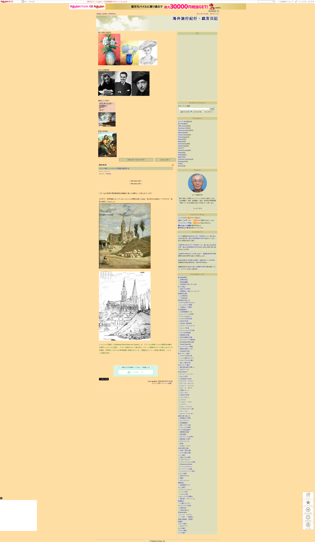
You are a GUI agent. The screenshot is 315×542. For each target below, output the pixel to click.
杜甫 (181, 443)
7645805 (212, 11)
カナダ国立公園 (185, 453)
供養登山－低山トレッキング (189, 291)
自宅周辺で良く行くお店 (188, 284)
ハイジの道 (184, 492)
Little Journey (182, 126)
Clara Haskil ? (183, 372)
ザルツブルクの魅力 (187, 360)
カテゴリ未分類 (183, 121)
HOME (98, 14)
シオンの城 (184, 494)
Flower (180, 139)
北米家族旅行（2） (186, 312)
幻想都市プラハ (185, 485)
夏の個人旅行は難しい (187, 367)
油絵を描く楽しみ (184, 416)
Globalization (182, 512)
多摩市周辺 (184, 280)
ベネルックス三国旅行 (185, 496)
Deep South (184, 321)
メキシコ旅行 (182, 530)
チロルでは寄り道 (186, 356)
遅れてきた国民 (185, 457)
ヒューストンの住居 (187, 314)
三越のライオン (185, 503)
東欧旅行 (181, 483)
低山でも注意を (185, 289)
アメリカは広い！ (186, 316)
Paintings (108, 173)
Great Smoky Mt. (185, 344)
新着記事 (308, 521)
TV (179, 164)
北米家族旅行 (182, 309)
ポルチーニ (184, 526)
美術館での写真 (185, 418)
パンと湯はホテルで (187, 358)
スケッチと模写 (185, 427)
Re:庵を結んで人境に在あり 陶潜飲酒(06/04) (198, 254)
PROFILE (112, 14)
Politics (180, 155)
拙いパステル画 (185, 425)
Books (180, 141)
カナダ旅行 (181, 528)
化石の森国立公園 (186, 337)
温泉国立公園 (184, 335)
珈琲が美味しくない (187, 349)
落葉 (181, 478)
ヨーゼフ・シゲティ (187, 381)
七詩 (179, 245)
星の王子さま (184, 476)
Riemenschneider (186, 464)
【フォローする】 (202, 14)
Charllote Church (186, 379)
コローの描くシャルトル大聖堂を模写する (114, 168)
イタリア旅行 (182, 524)
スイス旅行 (181, 487)
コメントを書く (167, 383)
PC (179, 148)
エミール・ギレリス (187, 383)
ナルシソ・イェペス (187, 386)
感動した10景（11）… (185, 220)
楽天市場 (311, 2)
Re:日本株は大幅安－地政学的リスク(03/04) (200, 260)
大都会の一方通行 (186, 307)
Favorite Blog (197, 214)
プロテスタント (185, 459)
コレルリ (183, 399)
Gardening (181, 146)
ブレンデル (184, 393)
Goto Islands (182, 144)
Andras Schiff (184, 395)
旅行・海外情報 (29, 2)
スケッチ (107, 171)
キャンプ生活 (184, 328)
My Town (181, 124)
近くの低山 (181, 286)
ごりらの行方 (182, 218)
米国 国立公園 (185, 450)
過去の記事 (308, 513)
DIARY (105, 14)
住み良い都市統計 (186, 323)
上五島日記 (184, 296)
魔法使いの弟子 (185, 439)
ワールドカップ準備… (185, 223)
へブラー (183, 404)
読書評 (180, 521)
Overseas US (182, 128)
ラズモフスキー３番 (187, 409)
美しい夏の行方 (185, 363)
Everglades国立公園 (187, 342)
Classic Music (182, 135)
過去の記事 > (165, 160)
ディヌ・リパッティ (187, 374)
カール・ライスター (187, 413)
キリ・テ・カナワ (186, 388)
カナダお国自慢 (185, 332)
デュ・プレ (184, 411)
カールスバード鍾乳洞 (187, 340)
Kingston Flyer (185, 351)
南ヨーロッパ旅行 (184, 353)
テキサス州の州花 (186, 319)
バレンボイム (184, 397)
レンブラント (184, 420)
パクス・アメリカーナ (187, 326)
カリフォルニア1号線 (187, 330)
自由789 (181, 260)
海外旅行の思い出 (184, 300)
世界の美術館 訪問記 (185, 519)
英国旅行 (181, 501)
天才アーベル (184, 369)
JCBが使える (184, 510)
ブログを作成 (301, 2)
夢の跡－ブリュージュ (187, 499)
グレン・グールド (186, 407)
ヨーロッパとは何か (187, 436)
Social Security (183, 150)
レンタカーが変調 (186, 305)
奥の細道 (183, 434)
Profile (197, 170)
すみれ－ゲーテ (185, 446)
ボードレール (184, 441)
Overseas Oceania (184, 159)
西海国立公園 (182, 293)
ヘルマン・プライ (186, 402)
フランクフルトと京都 (187, 462)
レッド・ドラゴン (186, 514)
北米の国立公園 (183, 448)
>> (285, 2)
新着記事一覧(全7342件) (136, 160)
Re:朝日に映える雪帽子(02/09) (196, 267)
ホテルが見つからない (187, 302)
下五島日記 (184, 298)
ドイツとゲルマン (186, 466)
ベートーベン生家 (186, 469)
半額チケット (184, 390)
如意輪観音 (184, 423)
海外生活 (183, 508)
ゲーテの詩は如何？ (184, 430)
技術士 (180, 157)
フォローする (308, 506)
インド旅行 (181, 533)
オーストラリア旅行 (184, 505)
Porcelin (181, 166)
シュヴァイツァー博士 (187, 471)
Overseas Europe (184, 130)
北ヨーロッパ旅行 (184, 365)
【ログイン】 (214, 14)
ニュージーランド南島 (185, 346)
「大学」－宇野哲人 (187, 517)
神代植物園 (184, 282)
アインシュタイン (186, 489)
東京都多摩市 (182, 277)
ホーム (308, 498)
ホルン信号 (184, 376)
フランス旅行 (182, 473)
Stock (180, 152)
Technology (182, 137)
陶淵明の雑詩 (184, 432)
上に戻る (308, 528)
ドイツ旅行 (181, 455)
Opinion (180, 132)
